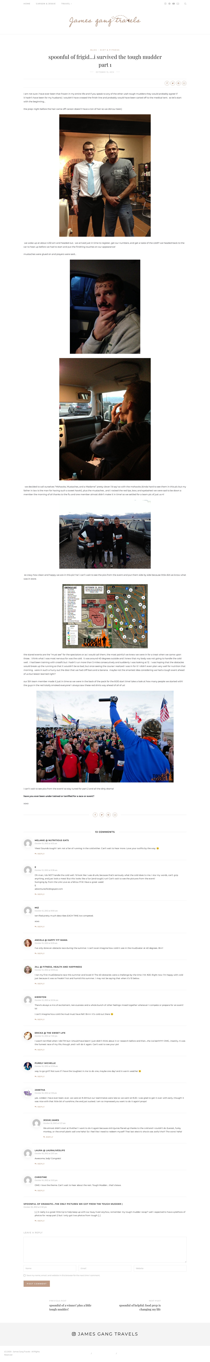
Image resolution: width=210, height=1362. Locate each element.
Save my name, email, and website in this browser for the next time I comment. (63, 1275)
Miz (37, 907)
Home (27, 4)
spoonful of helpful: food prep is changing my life (140, 1307)
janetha (40, 1090)
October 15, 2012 (105, 72)
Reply (41, 854)
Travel (65, 4)
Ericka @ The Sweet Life (50, 1033)
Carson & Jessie (46, 4)
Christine (41, 1177)
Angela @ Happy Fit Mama (51, 940)
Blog (93, 50)
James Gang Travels (108, 1334)
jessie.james (51, 1120)
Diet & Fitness (110, 50)
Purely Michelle (45, 1063)
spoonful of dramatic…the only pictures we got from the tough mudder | (73, 1204)
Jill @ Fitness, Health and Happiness (58, 967)
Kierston (40, 997)
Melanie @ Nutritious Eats (52, 840)
